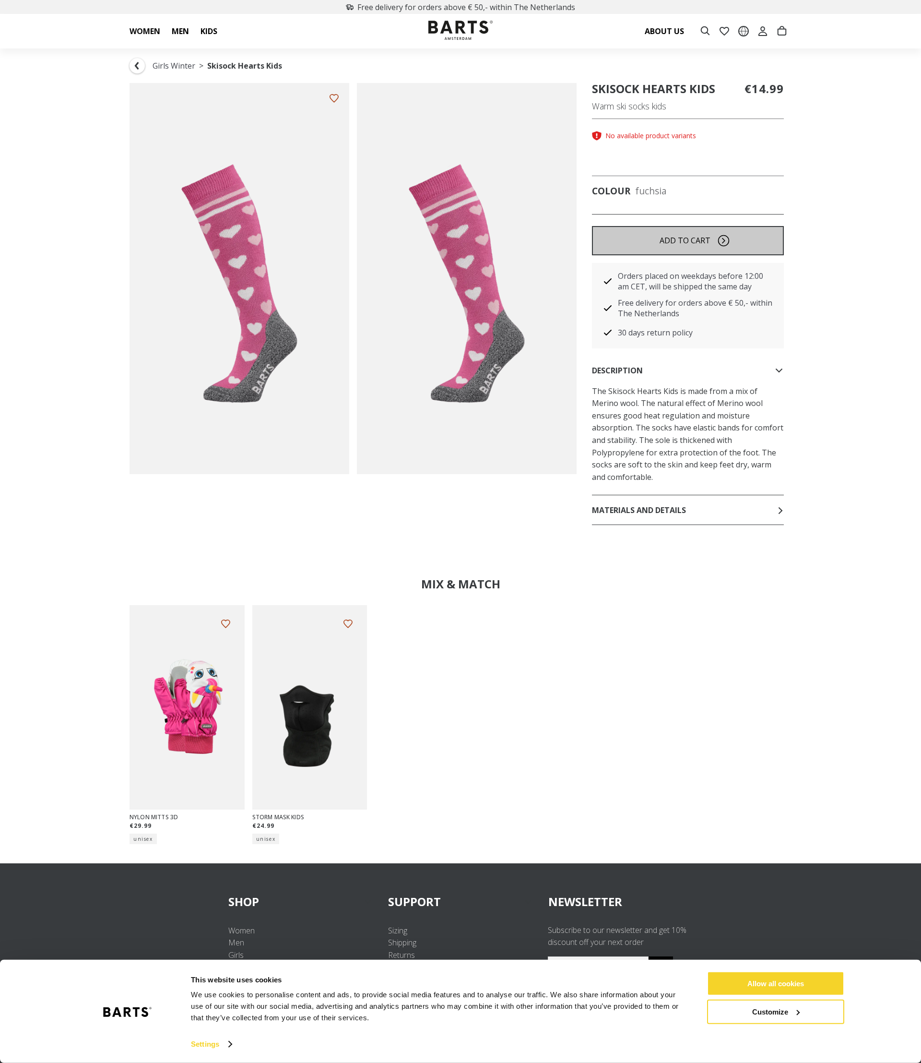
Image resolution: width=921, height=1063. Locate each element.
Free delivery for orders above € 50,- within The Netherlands (466, 7)
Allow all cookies (775, 983)
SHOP (243, 901)
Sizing (397, 930)
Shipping (402, 942)
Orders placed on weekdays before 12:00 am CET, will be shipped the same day (690, 281)
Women (241, 930)
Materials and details (639, 510)
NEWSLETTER (585, 901)
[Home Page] (460, 31)
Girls (236, 955)
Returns (401, 955)
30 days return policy (655, 332)
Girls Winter (174, 65)
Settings (205, 1044)
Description (617, 370)
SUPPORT (414, 901)
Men (236, 942)
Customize (770, 1011)
